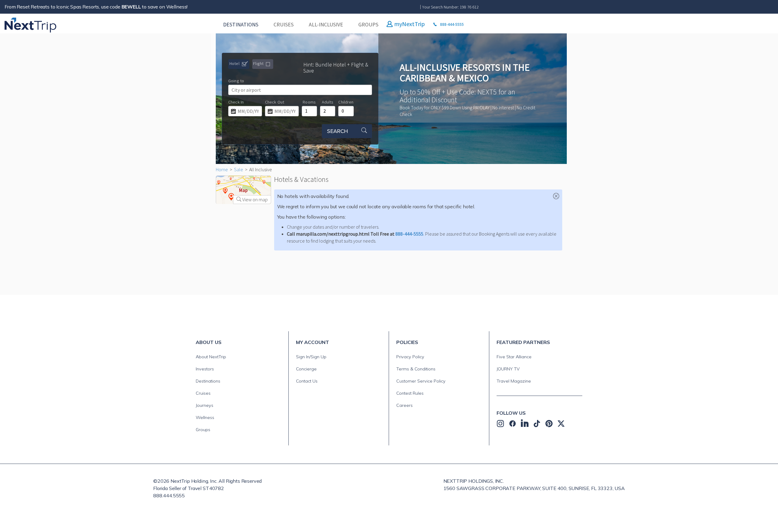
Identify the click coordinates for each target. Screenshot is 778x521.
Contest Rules (410, 393)
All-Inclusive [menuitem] (326, 24)
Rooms (309, 102)
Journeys (204, 405)
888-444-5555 (409, 234)
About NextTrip (211, 356)
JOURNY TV (508, 369)
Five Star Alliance (514, 356)
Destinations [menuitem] (240, 24)
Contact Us (307, 381)
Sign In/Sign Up (311, 356)
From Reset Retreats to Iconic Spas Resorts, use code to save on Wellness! (96, 7)
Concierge (306, 369)
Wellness (205, 417)
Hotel (234, 63)
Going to (236, 80)
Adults (328, 102)
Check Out (274, 102)
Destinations (208, 381)
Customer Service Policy (421, 381)
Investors (205, 369)
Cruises (203, 393)
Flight (258, 63)
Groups (203, 429)
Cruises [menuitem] (284, 24)
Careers (404, 405)
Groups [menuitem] (368, 24)
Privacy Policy (410, 356)
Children (345, 102)
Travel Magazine (514, 381)
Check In (236, 102)
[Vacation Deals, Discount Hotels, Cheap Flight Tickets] (38, 24)
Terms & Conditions (415, 369)
